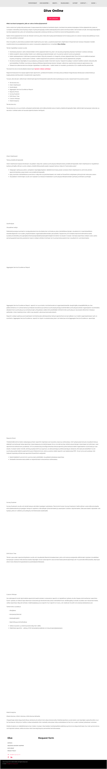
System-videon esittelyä (43, 69)
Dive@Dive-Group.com (12, 763)
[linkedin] (11, 752)
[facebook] (8, 752)
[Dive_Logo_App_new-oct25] (9, 2)
